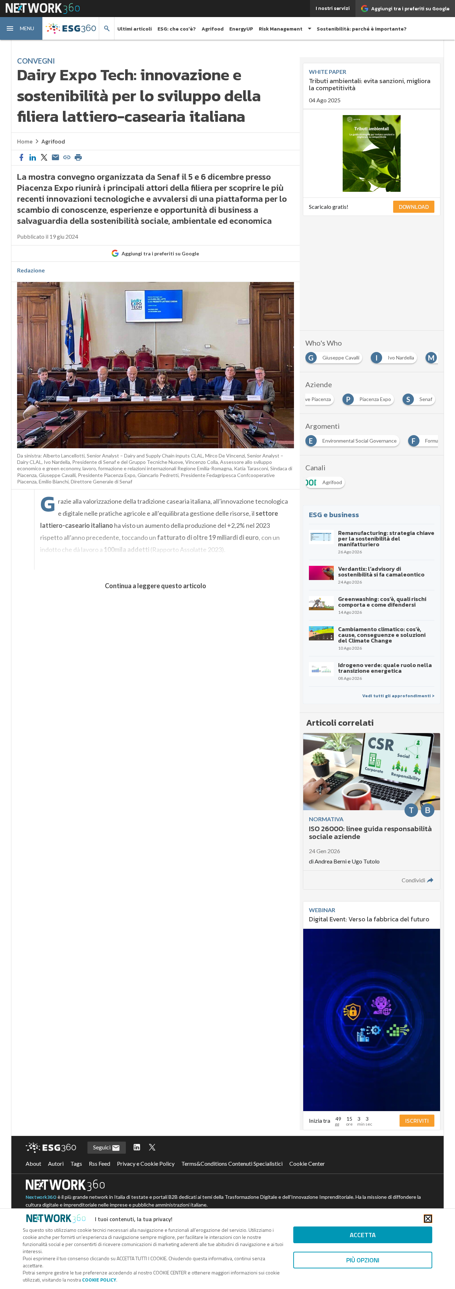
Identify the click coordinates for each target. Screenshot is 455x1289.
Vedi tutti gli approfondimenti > (398, 696)
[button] (21, 28)
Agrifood (213, 29)
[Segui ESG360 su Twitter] (152, 1147)
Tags (76, 1163)
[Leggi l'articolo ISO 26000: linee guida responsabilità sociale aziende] (371, 811)
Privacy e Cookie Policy (146, 1163)
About (33, 1163)
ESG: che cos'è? (176, 29)
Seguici (102, 1147)
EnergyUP (241, 29)
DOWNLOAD (414, 206)
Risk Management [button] (281, 29)
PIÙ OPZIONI (362, 1260)
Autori (56, 1163)
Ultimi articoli (134, 29)
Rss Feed (99, 1163)
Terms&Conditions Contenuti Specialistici (232, 1163)
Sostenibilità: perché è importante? (362, 29)
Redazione (31, 270)
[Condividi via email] (55, 157)
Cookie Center (307, 1163)
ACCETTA (363, 1235)
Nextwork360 (41, 1197)
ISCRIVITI (417, 1120)
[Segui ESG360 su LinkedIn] (137, 1147)
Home (25, 141)
